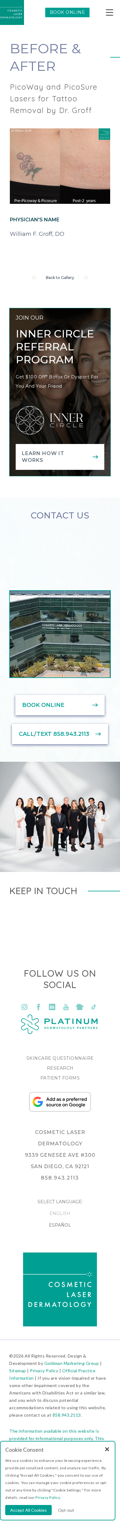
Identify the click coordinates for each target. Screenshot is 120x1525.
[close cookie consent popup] (107, 1449)
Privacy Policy (44, 1370)
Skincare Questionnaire (60, 1058)
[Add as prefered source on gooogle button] (60, 1110)
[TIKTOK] (94, 1007)
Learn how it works (43, 456)
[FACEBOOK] (38, 1007)
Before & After (45, 57)
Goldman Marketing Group (71, 1363)
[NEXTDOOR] (80, 1007)
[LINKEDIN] (52, 1007)
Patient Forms (60, 1078)
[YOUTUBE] (66, 1007)
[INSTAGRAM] (25, 1007)
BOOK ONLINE (67, 12)
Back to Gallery (60, 277)
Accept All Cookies (28, 1510)
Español (60, 1225)
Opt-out (66, 1510)
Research (60, 1068)
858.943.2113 (67, 1415)
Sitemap (17, 1370)
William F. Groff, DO (37, 234)
